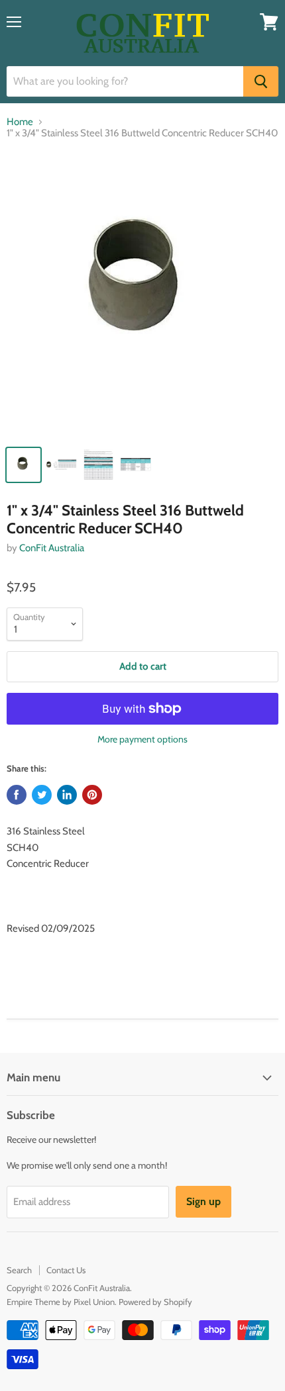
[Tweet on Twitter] (42, 795)
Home (20, 122)
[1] (142, 295)
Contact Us (66, 1270)
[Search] (260, 81)
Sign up (203, 1201)
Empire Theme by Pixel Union (61, 1301)
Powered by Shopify (155, 1301)
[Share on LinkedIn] (67, 795)
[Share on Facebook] (17, 795)
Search (19, 1270)
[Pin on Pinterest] (92, 795)
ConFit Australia (51, 548)
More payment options (142, 739)
